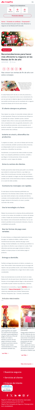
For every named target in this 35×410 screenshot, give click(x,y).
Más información (26, 364)
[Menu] (32, 2)
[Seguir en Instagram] (24, 396)
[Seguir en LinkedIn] (15, 396)
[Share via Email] (20, 69)
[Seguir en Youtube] (20, 396)
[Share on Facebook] (8, 69)
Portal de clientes (17, 16)
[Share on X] (4, 69)
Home (3, 22)
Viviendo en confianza (13, 22)
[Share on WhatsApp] (16, 69)
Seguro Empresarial (14, 289)
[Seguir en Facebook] (7, 396)
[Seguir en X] (11, 396)
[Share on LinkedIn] (12, 69)
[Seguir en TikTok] (28, 396)
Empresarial (25, 22)
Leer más (4, 353)
